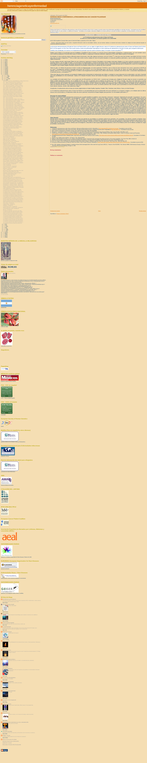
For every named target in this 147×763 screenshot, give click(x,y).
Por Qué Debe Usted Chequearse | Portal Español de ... (13, 132)
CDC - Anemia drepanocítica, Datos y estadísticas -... (13, 104)
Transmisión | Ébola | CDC (8, 176)
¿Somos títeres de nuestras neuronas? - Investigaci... (13, 108)
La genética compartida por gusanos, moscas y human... (13, 93)
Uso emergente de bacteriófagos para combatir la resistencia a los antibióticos (23, 614)
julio (4, 224)
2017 (3, 70)
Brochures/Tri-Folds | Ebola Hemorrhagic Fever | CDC (13, 170)
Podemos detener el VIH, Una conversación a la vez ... (13, 117)
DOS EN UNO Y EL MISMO (8, 678)
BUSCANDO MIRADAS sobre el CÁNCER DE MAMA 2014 (14, 178)
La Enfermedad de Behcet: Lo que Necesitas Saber (12, 133)
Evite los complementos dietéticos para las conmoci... (13, 154)
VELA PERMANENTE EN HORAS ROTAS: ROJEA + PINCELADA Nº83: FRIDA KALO (24, 642)
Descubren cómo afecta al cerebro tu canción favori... (13, 91)
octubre (4, 77)
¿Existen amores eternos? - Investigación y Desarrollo (13, 115)
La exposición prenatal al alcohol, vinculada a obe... (12, 216)
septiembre (5, 78)
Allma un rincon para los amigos (10, 739)
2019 (3, 68)
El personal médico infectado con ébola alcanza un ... (13, 92)
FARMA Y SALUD (6, 735)
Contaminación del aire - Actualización (10, 206)
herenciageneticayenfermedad (27, 5)
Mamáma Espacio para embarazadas (11, 741)
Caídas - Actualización (7, 169)
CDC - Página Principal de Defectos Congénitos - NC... (13, 82)
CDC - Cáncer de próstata (8, 97)
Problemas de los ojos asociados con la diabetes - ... (13, 144)
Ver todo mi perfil (4, 294)
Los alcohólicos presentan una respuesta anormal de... (13, 220)
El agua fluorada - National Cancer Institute (11, 125)
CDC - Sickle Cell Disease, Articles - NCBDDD (11, 101)
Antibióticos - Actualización (8, 205)
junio (4, 225)
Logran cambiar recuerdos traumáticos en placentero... (13, 112)
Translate (11, 53)
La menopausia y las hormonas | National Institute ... (12, 126)
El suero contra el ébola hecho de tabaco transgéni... (13, 95)
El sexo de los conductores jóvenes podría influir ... (12, 123)
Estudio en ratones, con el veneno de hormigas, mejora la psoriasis (20, 714)
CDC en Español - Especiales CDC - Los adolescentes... (13, 182)
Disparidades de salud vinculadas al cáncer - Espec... (13, 159)
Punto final (4, 701)
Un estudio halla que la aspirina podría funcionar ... (12, 148)
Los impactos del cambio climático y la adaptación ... (12, 131)
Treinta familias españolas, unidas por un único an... (12, 94)
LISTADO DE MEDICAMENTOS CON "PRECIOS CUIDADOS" (14, 736)
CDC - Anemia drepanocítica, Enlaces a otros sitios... (13, 98)
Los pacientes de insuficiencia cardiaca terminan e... (12, 195)
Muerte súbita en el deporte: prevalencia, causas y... (12, 88)
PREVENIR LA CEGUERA (8, 681)
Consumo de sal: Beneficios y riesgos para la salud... (13, 180)
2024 (3, 62)
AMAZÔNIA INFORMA (7, 731)
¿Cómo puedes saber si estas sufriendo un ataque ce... (13, 158)
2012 (3, 233)
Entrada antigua (142, 211)
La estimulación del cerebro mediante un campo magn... (13, 113)
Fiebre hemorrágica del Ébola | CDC (9, 173)
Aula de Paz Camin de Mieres (9, 659)
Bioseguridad (5, 613)
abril (4, 227)
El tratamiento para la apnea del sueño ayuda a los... (12, 122)
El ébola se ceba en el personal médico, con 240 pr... (13, 214)
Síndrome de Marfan (7, 129)
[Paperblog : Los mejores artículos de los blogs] (5, 369)
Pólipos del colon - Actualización (9, 139)
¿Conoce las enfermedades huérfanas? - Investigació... (13, 145)
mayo (4, 226)
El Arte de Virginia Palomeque (9, 690)
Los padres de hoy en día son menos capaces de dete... (13, 191)
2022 (3, 64)
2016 (3, 71)
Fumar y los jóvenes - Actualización (9, 167)
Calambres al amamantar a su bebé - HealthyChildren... (13, 155)
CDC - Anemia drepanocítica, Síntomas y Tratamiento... (13, 106)
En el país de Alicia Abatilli (8, 604)
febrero (4, 229)
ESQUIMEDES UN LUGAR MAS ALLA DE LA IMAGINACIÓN (15, 722)
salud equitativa (12, 273)
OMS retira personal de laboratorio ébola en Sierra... (12, 213)
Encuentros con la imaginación (9, 699)
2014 (3, 74)
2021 (3, 65)
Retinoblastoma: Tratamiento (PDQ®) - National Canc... (13, 183)
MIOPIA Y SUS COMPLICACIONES (15, 682)
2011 (3, 234)
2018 (3, 69)
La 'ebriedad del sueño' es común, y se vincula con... (13, 197)
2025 (3, 60)
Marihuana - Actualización (8, 168)
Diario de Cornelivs (7, 650)
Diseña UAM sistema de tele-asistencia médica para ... (13, 201)
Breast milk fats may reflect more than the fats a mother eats (14, 623)
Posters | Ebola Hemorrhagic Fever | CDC (11, 171)
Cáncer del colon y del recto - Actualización (11, 141)
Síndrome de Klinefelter (7, 130)
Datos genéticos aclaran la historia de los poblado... (12, 89)
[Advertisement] (61, 199)
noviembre (5, 76)
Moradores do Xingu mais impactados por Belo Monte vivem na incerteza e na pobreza (19, 732)
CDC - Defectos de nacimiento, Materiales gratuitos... (13, 83)
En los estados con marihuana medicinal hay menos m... (13, 196)
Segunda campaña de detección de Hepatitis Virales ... (13, 200)
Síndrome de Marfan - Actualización (9, 163)
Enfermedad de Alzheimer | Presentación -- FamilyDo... (13, 134)
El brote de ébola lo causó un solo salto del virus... (12, 177)
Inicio (99, 211)
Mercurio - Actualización (7, 209)
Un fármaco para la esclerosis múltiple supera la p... (12, 190)
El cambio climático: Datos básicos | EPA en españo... (13, 157)
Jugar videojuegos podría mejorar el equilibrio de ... (12, 153)
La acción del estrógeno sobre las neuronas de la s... (13, 217)
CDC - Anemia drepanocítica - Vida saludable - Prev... (13, 103)
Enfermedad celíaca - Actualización (9, 140)
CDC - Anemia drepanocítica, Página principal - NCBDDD (13, 107)
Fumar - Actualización (7, 164)
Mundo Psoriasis (6, 713)
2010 (3, 235)
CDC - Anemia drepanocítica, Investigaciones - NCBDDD (13, 102)
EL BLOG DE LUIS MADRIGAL (9, 677)
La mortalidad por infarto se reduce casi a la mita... (12, 189)
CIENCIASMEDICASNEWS (8, 622)
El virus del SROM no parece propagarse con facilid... (13, 121)
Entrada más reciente (55, 211)
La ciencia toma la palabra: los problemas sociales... (12, 84)
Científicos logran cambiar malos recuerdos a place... (13, 116)
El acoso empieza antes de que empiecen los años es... (13, 199)
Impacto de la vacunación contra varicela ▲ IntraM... (13, 96)
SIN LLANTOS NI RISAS (13, 723)
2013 (3, 232)
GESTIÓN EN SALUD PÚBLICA (9, 599)
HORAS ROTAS (6, 640)
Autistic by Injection (7, 703)
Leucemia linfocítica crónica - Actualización (11, 208)
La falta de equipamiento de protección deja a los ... (12, 151)
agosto (4, 79)
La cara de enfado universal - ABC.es (10, 111)
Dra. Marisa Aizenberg (7, 668)
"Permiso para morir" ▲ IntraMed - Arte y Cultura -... (12, 87)
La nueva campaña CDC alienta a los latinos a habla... (13, 211)
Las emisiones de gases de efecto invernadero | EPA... (13, 135)
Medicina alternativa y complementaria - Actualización (13, 207)
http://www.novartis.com (54, 23)
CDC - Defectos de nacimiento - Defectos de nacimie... (13, 85)
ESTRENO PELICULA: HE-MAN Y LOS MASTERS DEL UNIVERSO (21, 660)
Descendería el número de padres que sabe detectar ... (13, 219)
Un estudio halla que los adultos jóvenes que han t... (12, 120)
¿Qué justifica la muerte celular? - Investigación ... (12, 110)
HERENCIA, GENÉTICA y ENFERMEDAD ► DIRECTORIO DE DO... (16, 80)
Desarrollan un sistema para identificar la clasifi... (12, 114)
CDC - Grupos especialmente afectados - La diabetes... (13, 162)
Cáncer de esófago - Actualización (9, 138)
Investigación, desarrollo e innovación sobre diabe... (12, 210)
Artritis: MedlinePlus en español (9, 188)
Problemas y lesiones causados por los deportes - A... (13, 143)
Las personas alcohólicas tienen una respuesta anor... (13, 215)
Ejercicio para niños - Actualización (9, 142)
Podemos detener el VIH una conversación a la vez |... (13, 161)
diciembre (5, 75)
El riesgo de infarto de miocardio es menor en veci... (12, 179)
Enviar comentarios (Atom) (63, 213)
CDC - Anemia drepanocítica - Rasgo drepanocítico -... (13, 105)
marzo (4, 228)
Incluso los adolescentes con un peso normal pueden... (13, 152)
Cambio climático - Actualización (9, 204)
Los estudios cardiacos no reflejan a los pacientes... (12, 149)
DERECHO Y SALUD (7, 631)
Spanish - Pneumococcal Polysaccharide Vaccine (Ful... (13, 186)
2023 (3, 63)
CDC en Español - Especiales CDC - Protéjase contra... (13, 160)
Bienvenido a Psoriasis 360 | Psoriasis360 (12, 744)
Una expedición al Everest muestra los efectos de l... (13, 223)
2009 (3, 237)
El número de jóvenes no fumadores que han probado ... (13, 198)
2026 (3, 59)
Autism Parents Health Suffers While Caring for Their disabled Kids (20, 705)
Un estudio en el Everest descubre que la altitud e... (12, 150)
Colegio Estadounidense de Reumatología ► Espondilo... (13, 187)
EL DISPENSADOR (7, 626)
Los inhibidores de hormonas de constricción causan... (13, 218)
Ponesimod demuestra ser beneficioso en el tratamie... (13, 181)
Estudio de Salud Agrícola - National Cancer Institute (12, 124)
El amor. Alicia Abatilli (12, 605)
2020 (3, 66)
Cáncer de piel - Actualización (8, 136)
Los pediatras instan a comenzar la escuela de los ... (13, 192)
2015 (3, 72)
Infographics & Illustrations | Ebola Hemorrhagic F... (12, 172)
